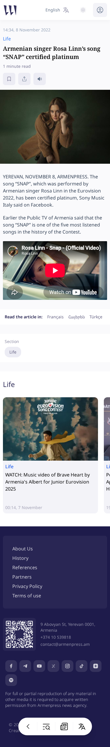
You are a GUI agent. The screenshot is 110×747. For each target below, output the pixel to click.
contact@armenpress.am (65, 644)
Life (12, 352)
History (20, 558)
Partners (22, 577)
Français (55, 317)
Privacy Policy (27, 586)
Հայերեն (76, 317)
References (24, 567)
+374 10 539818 (55, 637)
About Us (22, 548)
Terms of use (26, 595)
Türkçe (95, 317)
